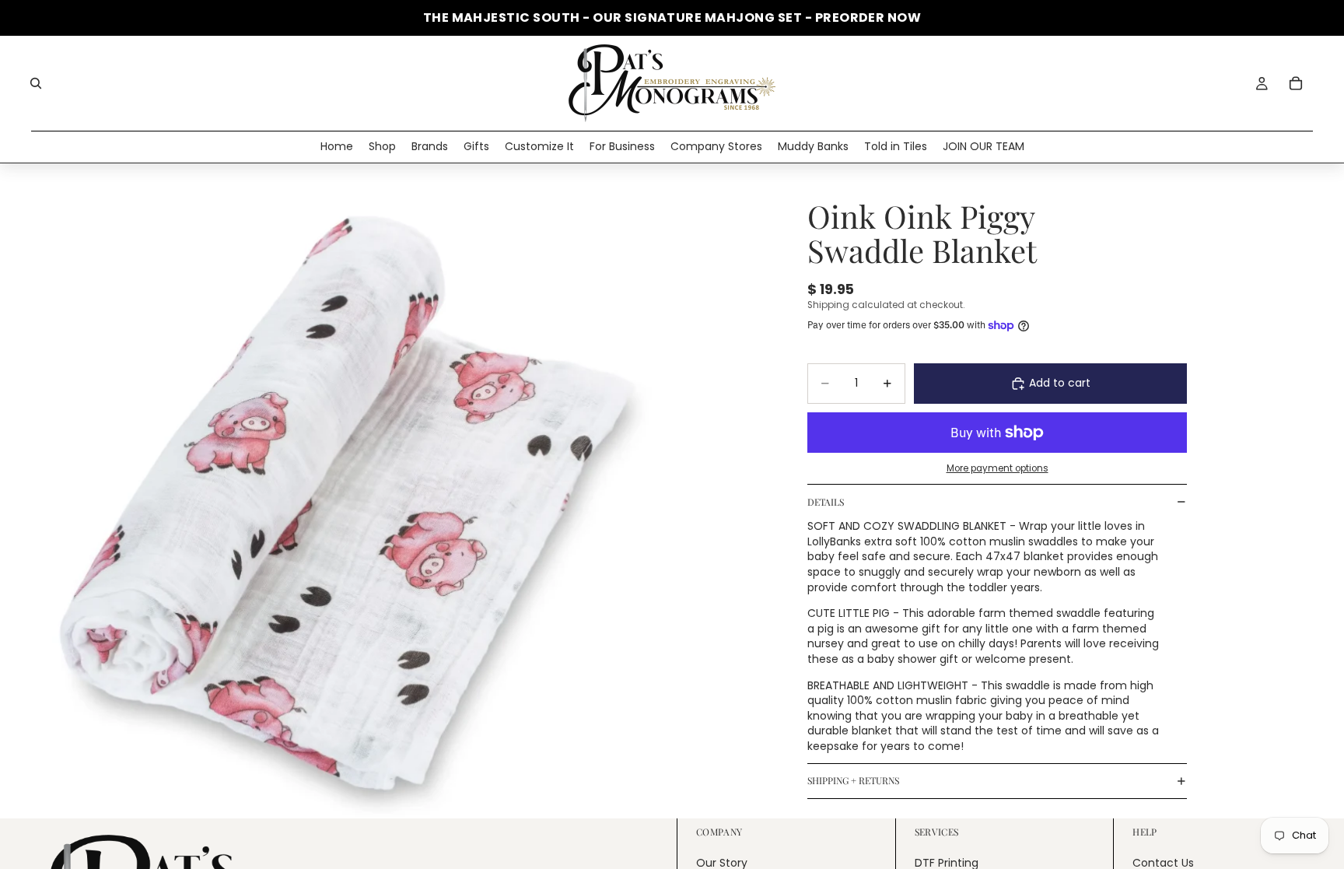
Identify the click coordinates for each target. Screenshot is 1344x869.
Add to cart (1059, 383)
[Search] (36, 83)
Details (825, 502)
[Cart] (1296, 83)
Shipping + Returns (853, 780)
